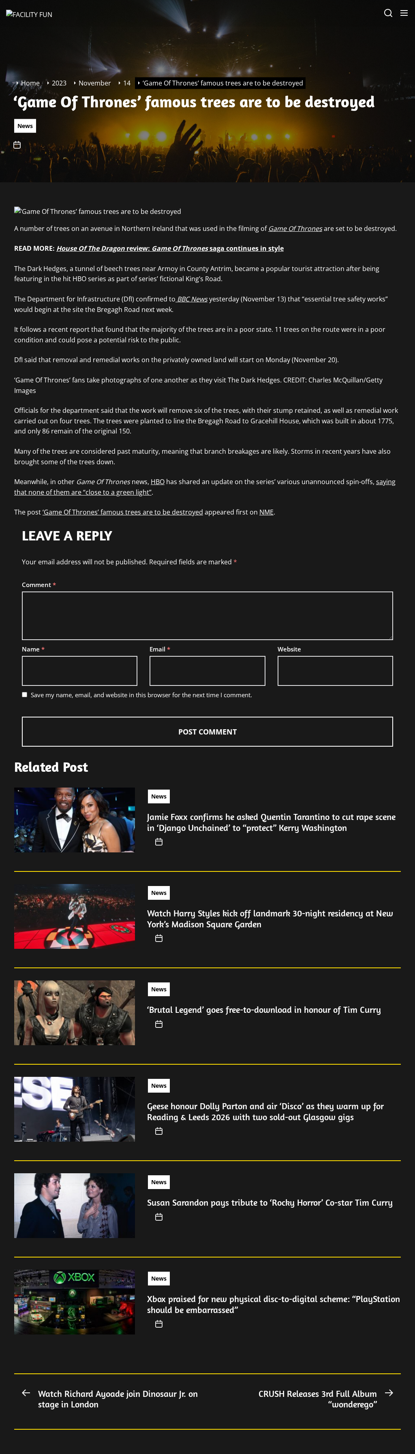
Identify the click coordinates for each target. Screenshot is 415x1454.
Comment (39, 585)
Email (160, 649)
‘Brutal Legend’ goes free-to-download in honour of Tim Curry (264, 1009)
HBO (158, 481)
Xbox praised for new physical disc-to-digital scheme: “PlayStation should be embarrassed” (273, 1304)
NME (266, 512)
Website (289, 649)
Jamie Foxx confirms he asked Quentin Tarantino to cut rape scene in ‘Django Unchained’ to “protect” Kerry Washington (271, 822)
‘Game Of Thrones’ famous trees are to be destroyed (123, 512)
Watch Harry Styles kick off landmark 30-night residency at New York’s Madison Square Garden (270, 918)
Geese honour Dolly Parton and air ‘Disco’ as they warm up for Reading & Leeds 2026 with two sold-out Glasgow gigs (265, 1111)
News (25, 125)
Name (33, 649)
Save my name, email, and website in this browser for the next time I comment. (141, 695)
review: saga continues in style (170, 248)
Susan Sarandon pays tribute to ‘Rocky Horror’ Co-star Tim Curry (270, 1202)
